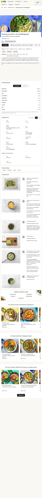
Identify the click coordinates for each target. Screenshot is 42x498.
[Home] (2, 7)
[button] (21, 117)
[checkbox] (2, 38)
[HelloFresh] (3, 1)
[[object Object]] (36, 45)
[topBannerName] (21, 12)
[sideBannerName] (21, 73)
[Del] (39, 45)
